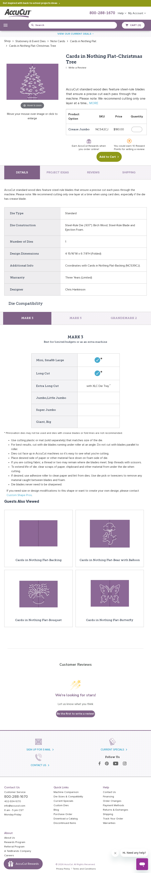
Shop (7, 41)
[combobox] (48, 25)
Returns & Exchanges (115, 810)
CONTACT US (38, 765)
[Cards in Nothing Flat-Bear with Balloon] (110, 533)
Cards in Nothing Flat (83, 41)
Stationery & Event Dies (30, 41)
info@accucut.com (14, 806)
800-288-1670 (102, 13)
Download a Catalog (66, 818)
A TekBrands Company (17, 851)
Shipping (108, 814)
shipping (129, 172)
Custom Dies (61, 805)
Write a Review (77, 67)
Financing (108, 796)
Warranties (109, 823)
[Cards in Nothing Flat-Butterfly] (110, 593)
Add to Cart (107, 156)
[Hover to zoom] (32, 81)
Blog (56, 810)
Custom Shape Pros (19, 495)
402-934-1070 (12, 801)
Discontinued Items (65, 823)
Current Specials (63, 801)
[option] (7, 41)
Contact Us (109, 792)
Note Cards (57, 41)
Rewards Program (14, 842)
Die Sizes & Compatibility (68, 796)
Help (121, 13)
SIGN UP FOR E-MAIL (39, 749)
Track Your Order (113, 818)
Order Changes (112, 801)
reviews (93, 172)
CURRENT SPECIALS (112, 749)
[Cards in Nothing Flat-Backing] (38, 533)
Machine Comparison (66, 792)
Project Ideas (58, 172)
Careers (9, 855)
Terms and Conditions (84, 869)
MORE (93, 103)
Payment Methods (113, 805)
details (22, 172)
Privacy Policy (63, 869)
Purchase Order (63, 814)
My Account (136, 13)
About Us (9, 838)
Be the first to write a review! (75, 713)
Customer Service (15, 792)
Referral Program (14, 846)
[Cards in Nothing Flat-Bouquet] (38, 593)
